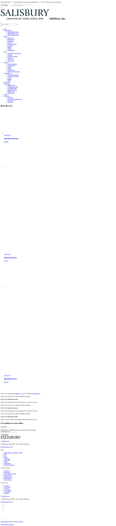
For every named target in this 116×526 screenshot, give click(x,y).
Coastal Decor (11, 65)
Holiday (9, 79)
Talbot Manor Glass (12, 33)
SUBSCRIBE (4, 435)
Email (5, 431)
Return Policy (7, 478)
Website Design (5, 447)
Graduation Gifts (11, 88)
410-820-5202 (4, 521)
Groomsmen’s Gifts (12, 87)
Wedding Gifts (11, 85)
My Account (7, 475)
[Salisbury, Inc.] (25, 18)
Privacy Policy (8, 480)
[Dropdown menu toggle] (6, 52)
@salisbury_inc (18, 393)
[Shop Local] (8, 518)
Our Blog (10, 102)
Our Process (10, 100)
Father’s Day (10, 93)
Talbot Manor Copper (13, 35)
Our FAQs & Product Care (14, 99)
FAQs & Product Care (10, 473)
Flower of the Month (13, 76)
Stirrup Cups (10, 61)
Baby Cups (10, 38)
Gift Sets (9, 42)
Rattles (9, 47)
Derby (9, 81)
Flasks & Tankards (12, 56)
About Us (6, 96)
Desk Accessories (12, 64)
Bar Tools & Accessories (14, 53)
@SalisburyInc (36, 393)
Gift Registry (7, 463)
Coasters (9, 55)
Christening (10, 41)
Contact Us (7, 470)
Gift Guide (7, 84)
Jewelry (9, 68)
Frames (9, 67)
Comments (3, 426)
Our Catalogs (7, 490)
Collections (7, 73)
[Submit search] (32, 5)
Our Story (10, 97)
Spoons (9, 48)
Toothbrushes (11, 50)
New (5, 29)
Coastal (9, 78)
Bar (5, 52)
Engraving (7, 82)
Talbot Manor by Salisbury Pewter (13, 452)
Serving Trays (11, 70)
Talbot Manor (7, 30)
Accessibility (7, 491)
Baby (5, 36)
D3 (12, 447)
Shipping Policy (8, 477)
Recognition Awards (12, 74)
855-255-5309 (18, 521)
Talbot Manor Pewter (13, 32)
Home (5, 62)
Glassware (10, 58)
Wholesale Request (9, 465)
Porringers (10, 45)
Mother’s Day (11, 91)
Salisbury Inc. (5, 441)
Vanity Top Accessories (13, 71)
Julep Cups (10, 59)
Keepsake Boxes (11, 44)
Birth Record (10, 39)
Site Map (6, 493)
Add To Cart (7, 135)
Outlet (5, 94)
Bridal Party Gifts (12, 90)
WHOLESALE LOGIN (7, 524)
